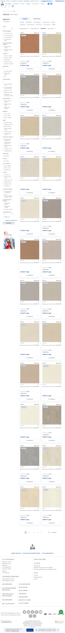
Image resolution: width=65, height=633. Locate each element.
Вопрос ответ (25, 600)
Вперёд (54, 532)
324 (49, 532)
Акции (36, 579)
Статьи (36, 575)
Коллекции (36, 18)
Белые (53, 22)
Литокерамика (6, 567)
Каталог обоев (6, 569)
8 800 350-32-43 (60, 1)
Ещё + (54, 24)
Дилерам (22, 594)
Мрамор (4, 565)
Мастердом (8, 621)
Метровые (23, 24)
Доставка (3, 1)
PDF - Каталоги (8, 604)
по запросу (51, 110)
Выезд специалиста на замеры (43, 567)
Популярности (34, 28)
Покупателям (40, 559)
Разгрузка (37, 565)
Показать (8, 223)
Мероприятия (38, 577)
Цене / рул (50, 28)
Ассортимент (8, 559)
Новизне (43, 28)
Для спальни (47, 24)
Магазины (23, 590)
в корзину (30, 69)
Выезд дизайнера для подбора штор (45, 569)
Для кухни (39, 24)
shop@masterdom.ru (46, 1)
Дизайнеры (7, 584)
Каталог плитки (7, 561)
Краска (4, 571)
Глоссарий (24, 603)
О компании (14, 1)
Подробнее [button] (23, 63)
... (45, 532)
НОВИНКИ (29, 22)
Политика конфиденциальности (10, 613)
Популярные (45, 22)
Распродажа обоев (8, 580)
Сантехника (5, 573)
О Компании (24, 584)
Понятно (30, 630)
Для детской (30, 24)
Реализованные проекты (9, 589)
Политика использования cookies (11, 615)
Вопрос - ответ (34, 1)
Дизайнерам (27, 1)
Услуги (37, 563)
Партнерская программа (7, 595)
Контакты (20, 1)
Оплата (8, 1)
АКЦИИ (22, 22)
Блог (36, 573)
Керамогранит (6, 563)
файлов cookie (15, 631)
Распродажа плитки (8, 579)
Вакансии (23, 597)
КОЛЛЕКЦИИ (37, 22)
